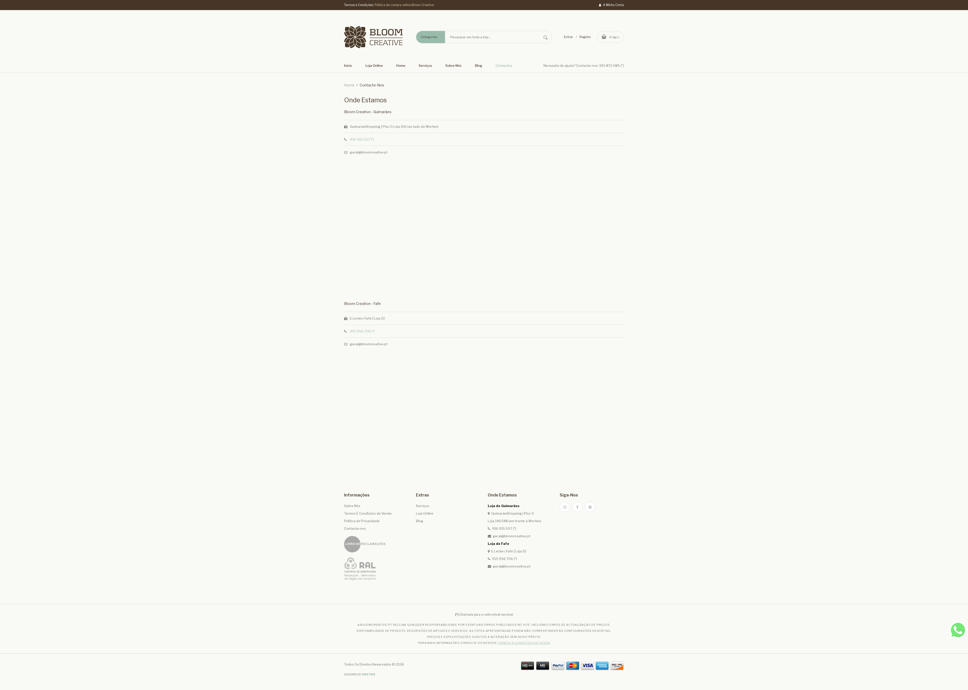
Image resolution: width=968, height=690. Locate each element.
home (349, 85)
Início (348, 66)
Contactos (504, 66)
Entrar (568, 37)
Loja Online (374, 66)
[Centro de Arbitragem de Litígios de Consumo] (360, 569)
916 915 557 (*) (362, 139)
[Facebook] (577, 507)
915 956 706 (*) (362, 331)
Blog (478, 66)
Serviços (425, 66)
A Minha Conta (613, 5)
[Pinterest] (590, 507)
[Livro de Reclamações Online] (364, 544)
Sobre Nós (453, 66)
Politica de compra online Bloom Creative (404, 5)
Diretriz (368, 674)
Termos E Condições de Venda (367, 513)
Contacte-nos (355, 528)
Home (400, 66)
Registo (585, 37)
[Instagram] (565, 507)
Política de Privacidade (362, 521)
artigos (613, 37)
